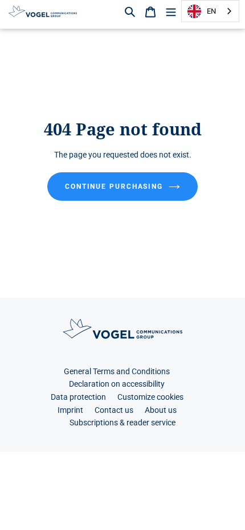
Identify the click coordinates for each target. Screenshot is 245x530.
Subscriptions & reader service (122, 423)
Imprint (70, 410)
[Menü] (171, 11)
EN (211, 11)
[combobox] (210, 11)
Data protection (78, 397)
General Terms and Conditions (117, 371)
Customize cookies (150, 397)
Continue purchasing (114, 187)
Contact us (114, 410)
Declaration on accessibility (117, 384)
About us (161, 410)
